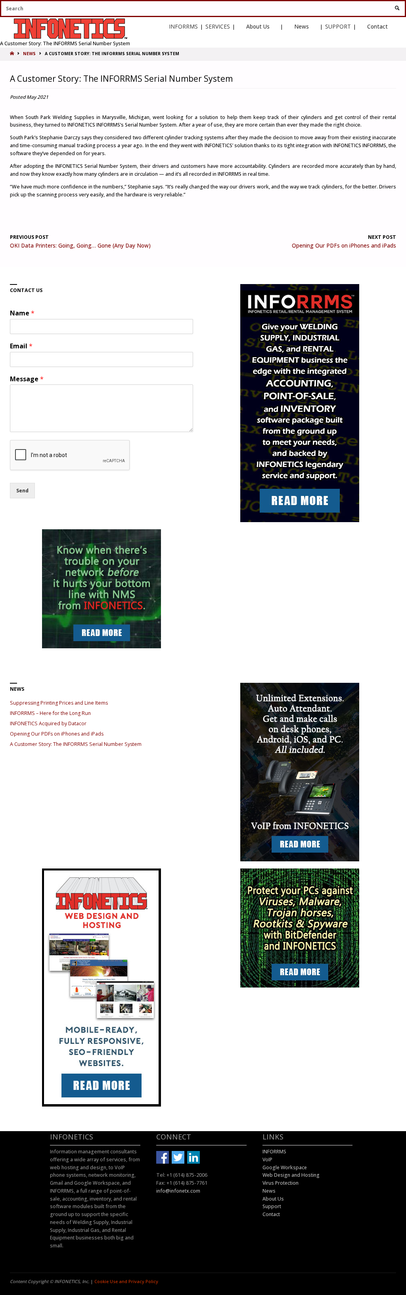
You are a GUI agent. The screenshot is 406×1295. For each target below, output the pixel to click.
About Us (258, 26)
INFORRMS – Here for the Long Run (50, 713)
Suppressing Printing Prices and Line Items (59, 702)
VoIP (267, 1159)
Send (22, 490)
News (301, 26)
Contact (377, 26)
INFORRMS (183, 26)
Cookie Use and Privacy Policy (126, 1281)
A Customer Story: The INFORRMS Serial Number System (76, 744)
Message (27, 379)
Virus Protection (280, 1183)
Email (21, 346)
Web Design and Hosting (291, 1175)
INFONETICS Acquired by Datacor (48, 723)
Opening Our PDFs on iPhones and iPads (56, 733)
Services (217, 26)
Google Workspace (284, 1167)
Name (22, 313)
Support (338, 26)
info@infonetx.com (178, 1190)
